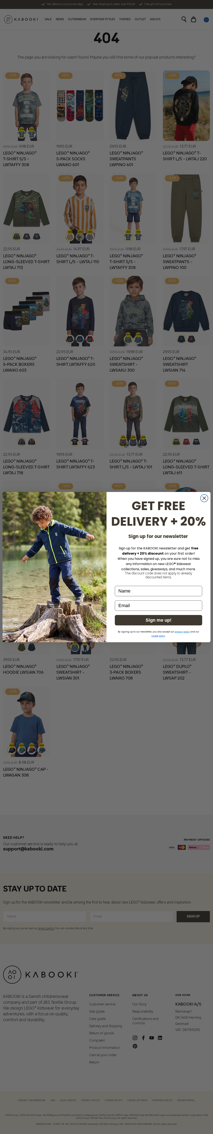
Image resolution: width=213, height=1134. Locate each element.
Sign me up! (158, 620)
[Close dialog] (204, 498)
